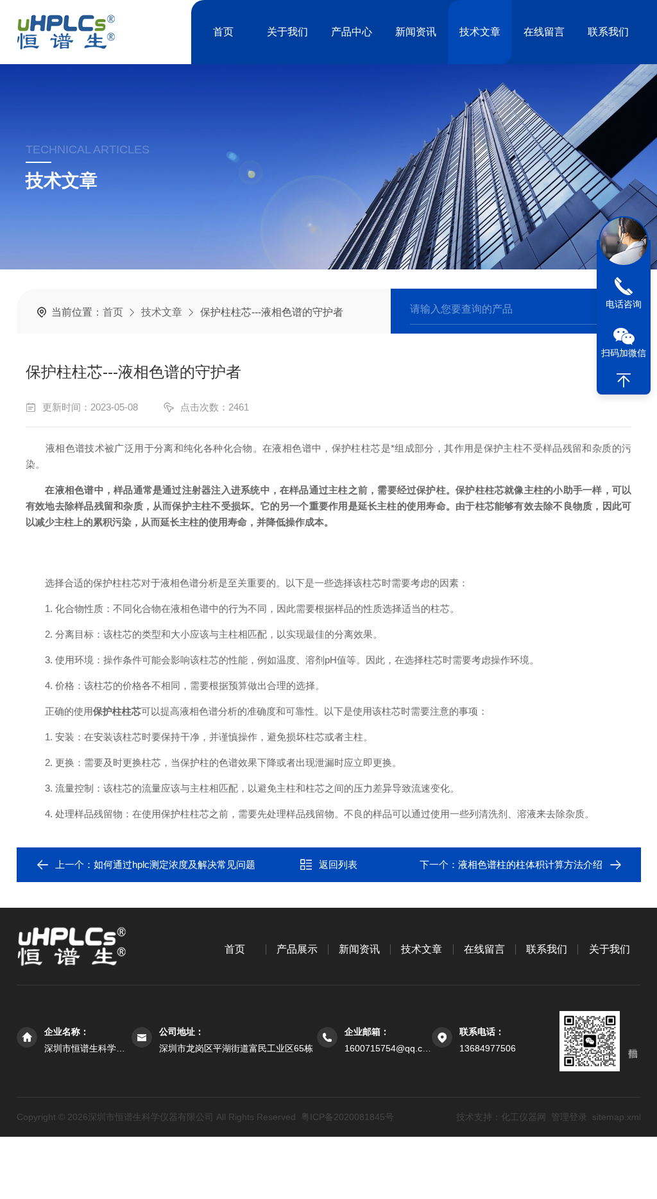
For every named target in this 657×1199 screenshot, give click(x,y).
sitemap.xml (616, 1117)
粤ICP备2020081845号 (347, 1117)
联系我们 (608, 31)
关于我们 (287, 31)
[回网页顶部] (623, 380)
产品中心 (351, 31)
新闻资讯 (415, 31)
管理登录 (568, 1117)
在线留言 (544, 31)
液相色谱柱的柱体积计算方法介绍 (529, 864)
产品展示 (297, 949)
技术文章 (479, 31)
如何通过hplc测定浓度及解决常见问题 (174, 864)
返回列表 (338, 864)
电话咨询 (624, 304)
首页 (223, 31)
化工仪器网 (522, 1117)
